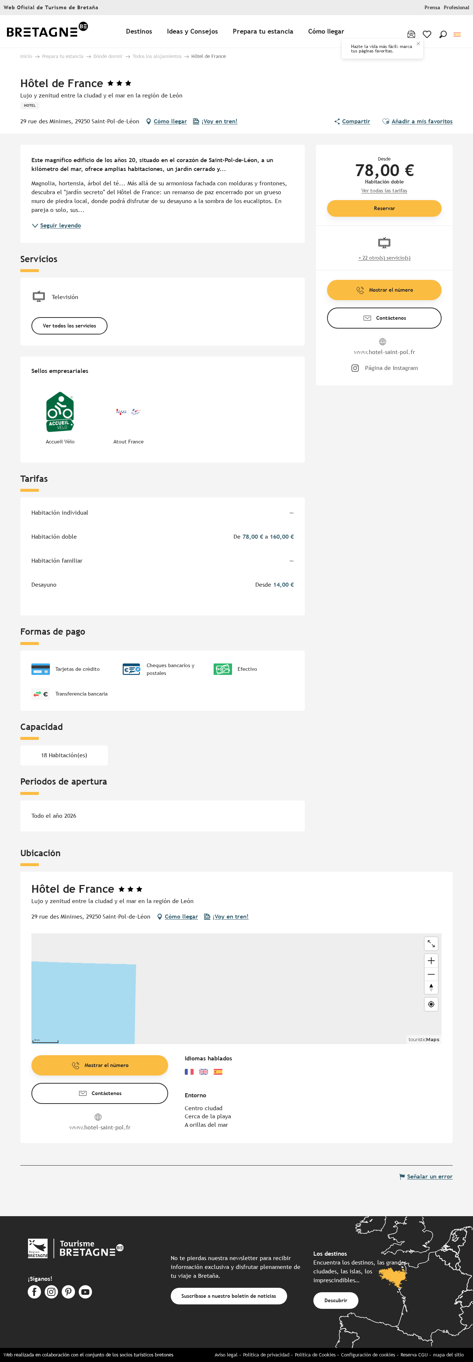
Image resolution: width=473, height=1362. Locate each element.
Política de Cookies (315, 1355)
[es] (458, 34)
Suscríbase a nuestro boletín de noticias (228, 1296)
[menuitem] (47, 31)
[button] (443, 34)
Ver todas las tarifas (384, 190)
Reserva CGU (414, 1355)
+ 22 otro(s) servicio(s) (384, 258)
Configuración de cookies (368, 1355)
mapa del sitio (448, 1355)
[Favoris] (428, 34)
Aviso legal (226, 1355)
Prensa (432, 7)
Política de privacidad (266, 1355)
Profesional (456, 7)
